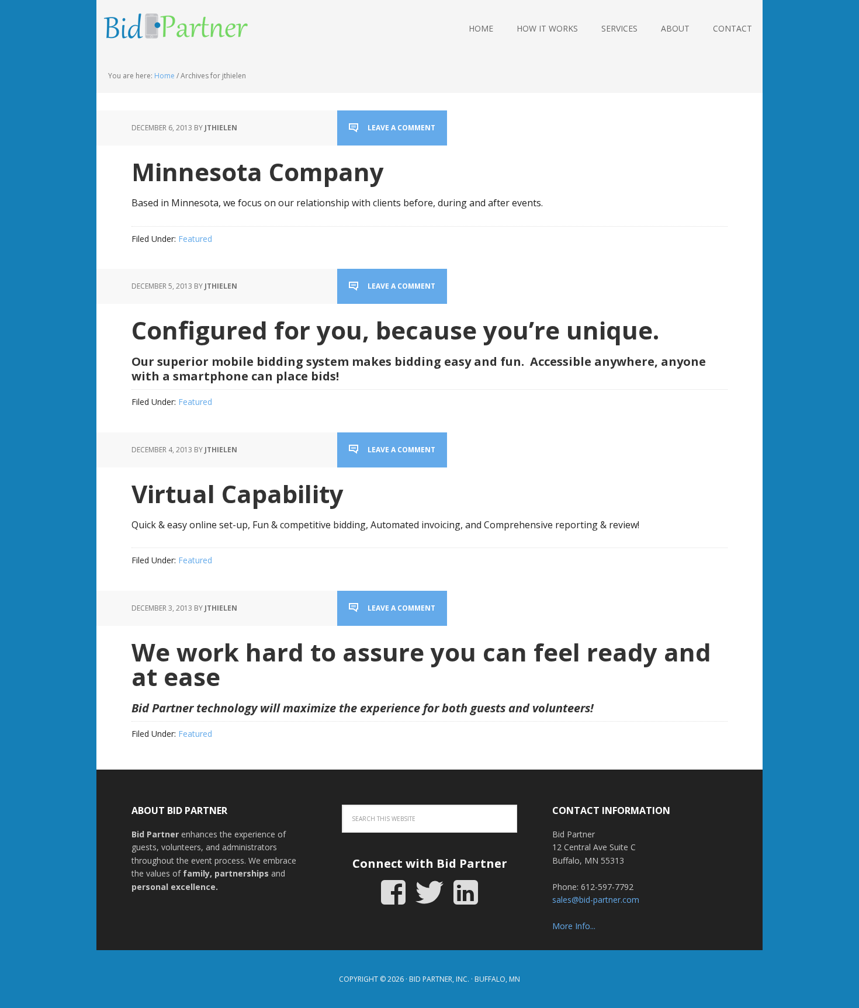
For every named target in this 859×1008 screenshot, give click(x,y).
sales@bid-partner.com (595, 899)
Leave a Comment (401, 128)
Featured (195, 238)
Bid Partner (172, 29)
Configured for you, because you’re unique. (395, 330)
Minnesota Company (257, 171)
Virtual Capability (237, 493)
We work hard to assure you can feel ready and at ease (421, 664)
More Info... (573, 925)
